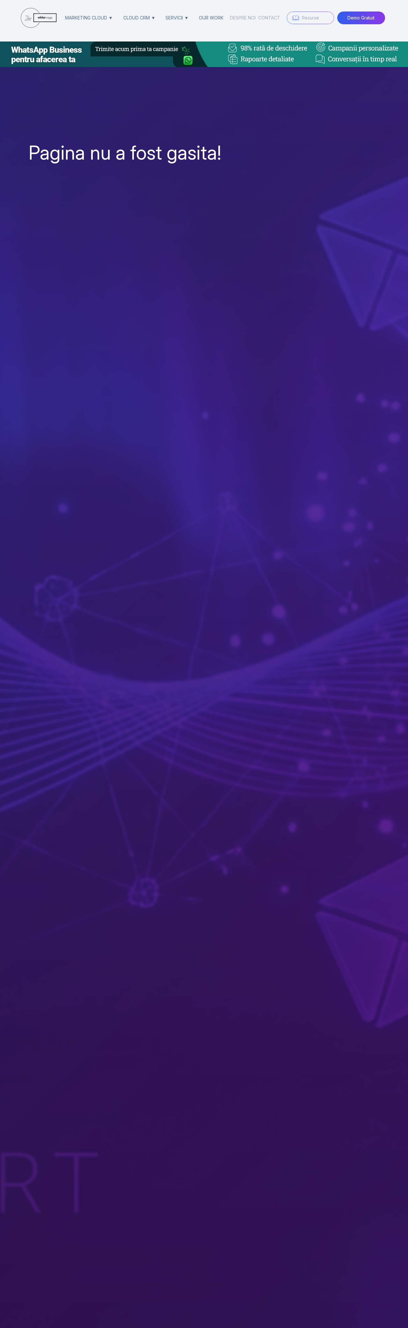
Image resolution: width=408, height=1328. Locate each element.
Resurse (310, 17)
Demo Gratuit (361, 17)
